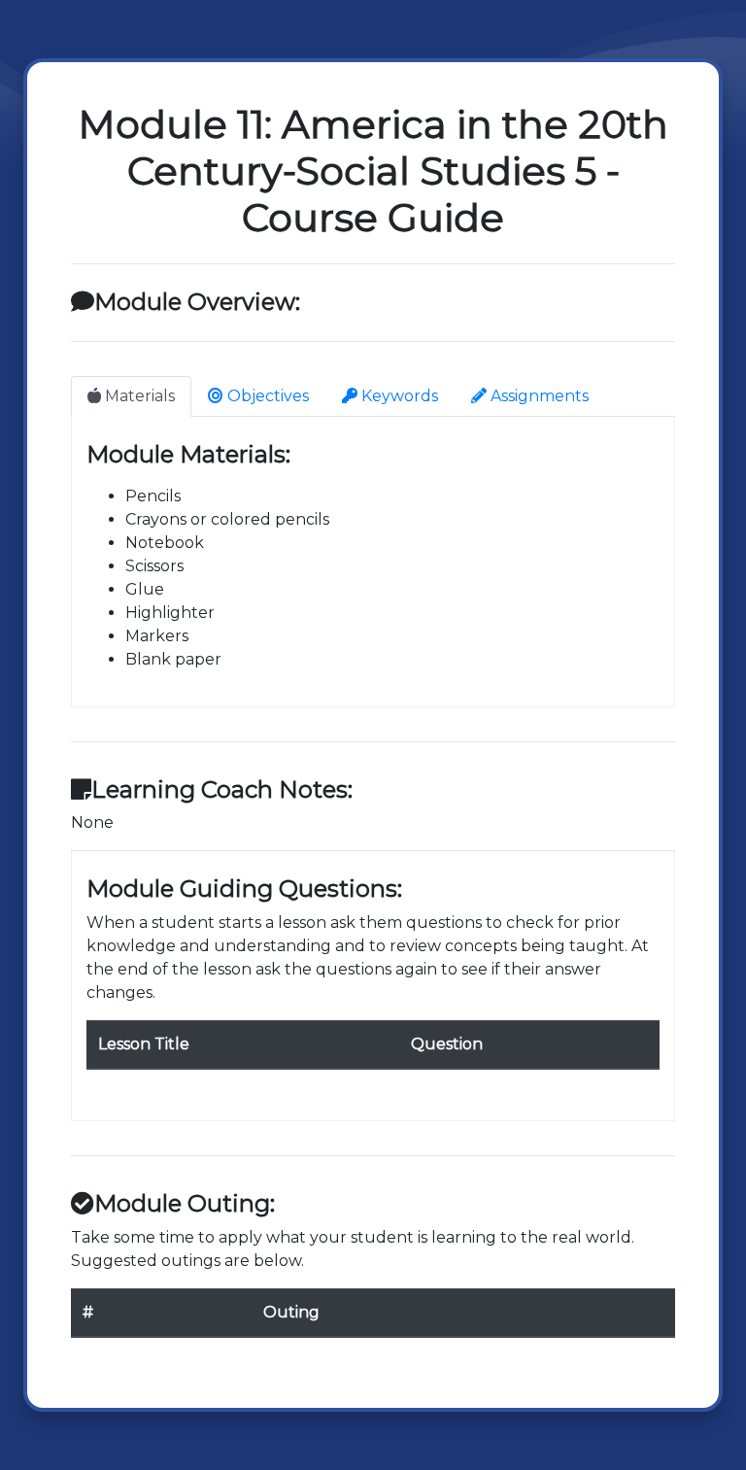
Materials (138, 396)
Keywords (397, 396)
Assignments (538, 396)
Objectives (266, 396)
